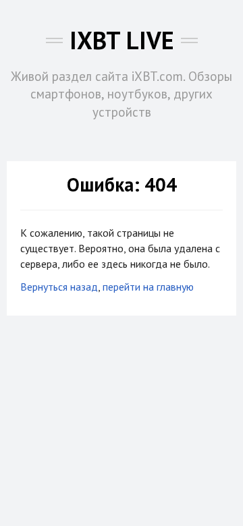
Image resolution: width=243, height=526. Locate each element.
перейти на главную (148, 286)
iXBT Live (122, 40)
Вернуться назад (59, 286)
